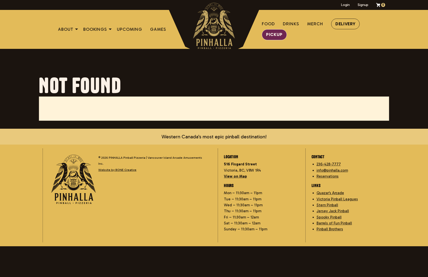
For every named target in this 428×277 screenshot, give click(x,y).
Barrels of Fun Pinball (334, 223)
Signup (363, 4)
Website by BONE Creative (117, 170)
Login (345, 4)
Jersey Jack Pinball (333, 211)
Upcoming (129, 29)
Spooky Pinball (329, 217)
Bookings (95, 29)
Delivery (345, 24)
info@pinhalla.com (332, 170)
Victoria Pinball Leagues (337, 199)
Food (268, 24)
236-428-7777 (329, 164)
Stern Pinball (327, 205)
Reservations (328, 176)
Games (158, 29)
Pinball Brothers (330, 229)
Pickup (274, 34)
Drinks (291, 24)
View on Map (235, 176)
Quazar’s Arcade (330, 193)
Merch (315, 24)
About (65, 29)
